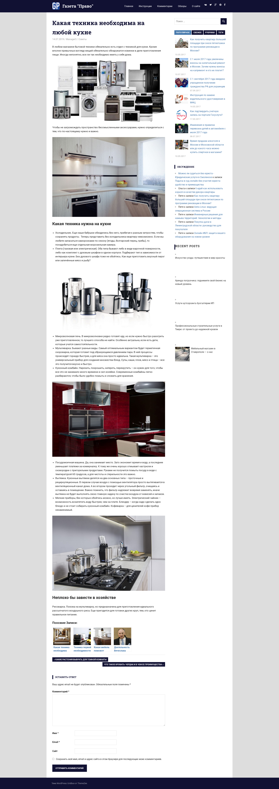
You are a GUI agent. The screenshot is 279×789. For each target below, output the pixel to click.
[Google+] (215, 5)
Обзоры (182, 6)
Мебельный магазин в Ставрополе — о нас (203, 350)
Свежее (197, 32)
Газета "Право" (77, 6)
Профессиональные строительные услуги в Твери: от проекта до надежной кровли (198, 327)
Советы (82, 39)
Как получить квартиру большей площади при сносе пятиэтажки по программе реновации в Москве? (199, 199)
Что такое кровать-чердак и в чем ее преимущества (133, 665)
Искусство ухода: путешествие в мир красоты (200, 257)
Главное (128, 6)
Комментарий (60, 691)
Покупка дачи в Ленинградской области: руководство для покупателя (198, 226)
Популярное (183, 32)
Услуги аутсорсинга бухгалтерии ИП (194, 303)
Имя (55, 733)
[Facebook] (225, 5)
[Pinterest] (220, 5)
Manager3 (71, 39)
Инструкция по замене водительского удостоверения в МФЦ (207, 99)
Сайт (55, 751)
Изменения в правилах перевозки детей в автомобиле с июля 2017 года (208, 129)
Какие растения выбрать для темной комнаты (81, 660)
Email (56, 742)
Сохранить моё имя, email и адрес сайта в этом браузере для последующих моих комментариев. (109, 759)
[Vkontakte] (205, 5)
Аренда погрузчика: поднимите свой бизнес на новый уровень (200, 282)
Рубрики (210, 32)
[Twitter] (210, 5)
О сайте (196, 6)
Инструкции (145, 6)
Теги (220, 32)
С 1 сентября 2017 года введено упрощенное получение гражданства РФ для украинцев (207, 83)
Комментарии (164, 6)
